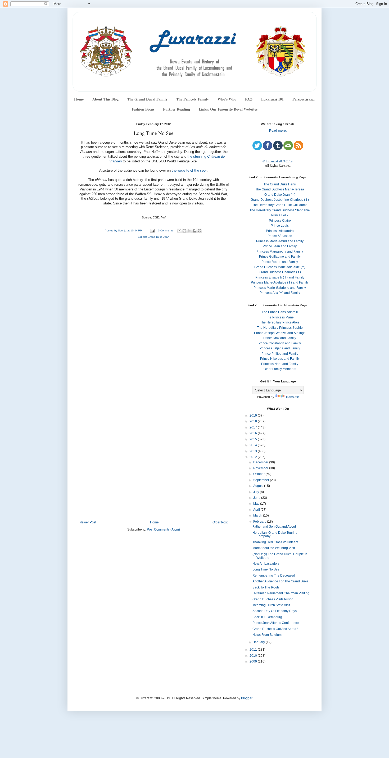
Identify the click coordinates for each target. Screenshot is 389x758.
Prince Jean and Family (280, 246)
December (261, 462)
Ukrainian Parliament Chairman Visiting (280, 593)
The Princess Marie (280, 317)
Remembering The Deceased (273, 575)
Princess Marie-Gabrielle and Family (280, 287)
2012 (254, 457)
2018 (254, 421)
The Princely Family (192, 99)
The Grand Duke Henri (280, 184)
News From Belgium (267, 634)
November (261, 468)
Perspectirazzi (303, 99)
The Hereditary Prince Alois (279, 322)
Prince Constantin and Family (280, 343)
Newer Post (87, 522)
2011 (254, 649)
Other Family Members (280, 369)
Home (79, 99)
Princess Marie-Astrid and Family (280, 241)
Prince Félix (279, 215)
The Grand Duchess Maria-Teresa (279, 189)
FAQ (248, 99)
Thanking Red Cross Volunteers (275, 542)
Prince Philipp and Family (279, 353)
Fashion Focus (143, 109)
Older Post (220, 522)
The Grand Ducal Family (147, 99)
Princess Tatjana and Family (280, 348)
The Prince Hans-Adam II (280, 312)
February (260, 521)
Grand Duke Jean (158, 236)
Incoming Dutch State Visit (271, 605)
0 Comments (165, 230)
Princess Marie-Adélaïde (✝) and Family (280, 282)
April (257, 509)
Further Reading (176, 109)
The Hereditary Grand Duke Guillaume (279, 205)
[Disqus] (153, 313)
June (257, 497)
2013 (254, 451)
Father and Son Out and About (274, 526)
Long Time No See (265, 569)
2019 (254, 415)
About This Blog (105, 99)
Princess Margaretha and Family (279, 251)
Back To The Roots (265, 587)
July (256, 492)
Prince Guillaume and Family (280, 256)
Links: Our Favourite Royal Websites (228, 109)
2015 (254, 439)
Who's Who (227, 99)
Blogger (246, 698)
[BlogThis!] (184, 230)
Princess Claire (280, 220)
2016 (254, 433)
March (258, 515)
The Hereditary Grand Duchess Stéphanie (280, 210)
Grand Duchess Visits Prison (272, 599)
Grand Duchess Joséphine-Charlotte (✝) (280, 199)
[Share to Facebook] (194, 230)
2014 (254, 445)
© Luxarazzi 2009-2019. (278, 161)
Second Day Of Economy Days (274, 611)
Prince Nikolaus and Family (280, 358)
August (258, 485)
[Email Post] (151, 230)
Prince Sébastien (280, 236)
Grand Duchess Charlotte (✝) (280, 272)
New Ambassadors (265, 563)
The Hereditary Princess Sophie (280, 327)
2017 (254, 427)
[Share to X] (189, 230)
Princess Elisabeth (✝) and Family (279, 277)
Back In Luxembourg (267, 617)
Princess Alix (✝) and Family (280, 292)
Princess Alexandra (280, 230)
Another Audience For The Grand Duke (280, 581)
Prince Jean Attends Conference (275, 622)
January (259, 642)
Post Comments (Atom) (163, 529)
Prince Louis (280, 225)
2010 (254, 655)
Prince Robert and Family (279, 261)
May (256, 503)
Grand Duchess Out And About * (275, 629)
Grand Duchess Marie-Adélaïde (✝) (279, 267)
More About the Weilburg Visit (273, 548)
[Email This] (179, 230)
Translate (292, 397)
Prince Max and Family (279, 338)
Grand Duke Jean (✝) (279, 194)
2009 (254, 661)
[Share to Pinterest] (199, 230)
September (261, 480)
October (259, 474)
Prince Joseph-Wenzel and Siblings (279, 333)
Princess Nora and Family (279, 364)
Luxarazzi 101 (272, 99)
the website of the (189, 170)
